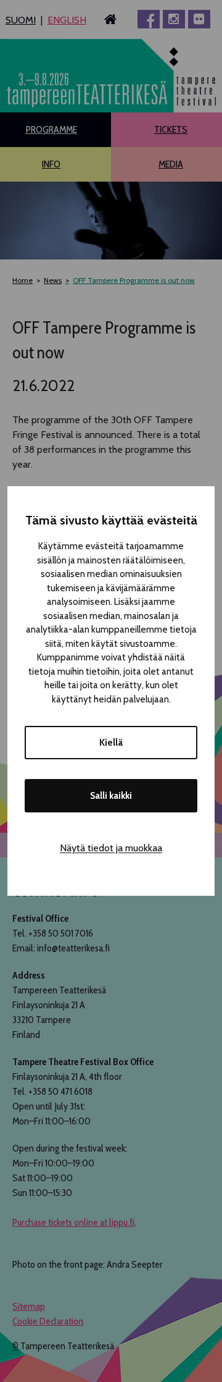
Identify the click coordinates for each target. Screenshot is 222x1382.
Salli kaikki (111, 795)
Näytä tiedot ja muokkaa (111, 848)
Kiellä (111, 742)
